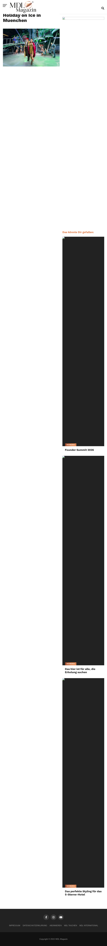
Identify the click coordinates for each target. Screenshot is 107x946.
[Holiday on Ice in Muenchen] (31, 65)
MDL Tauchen (70, 925)
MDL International (88, 925)
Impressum (14, 925)
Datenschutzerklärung (35, 925)
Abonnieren (56, 925)
